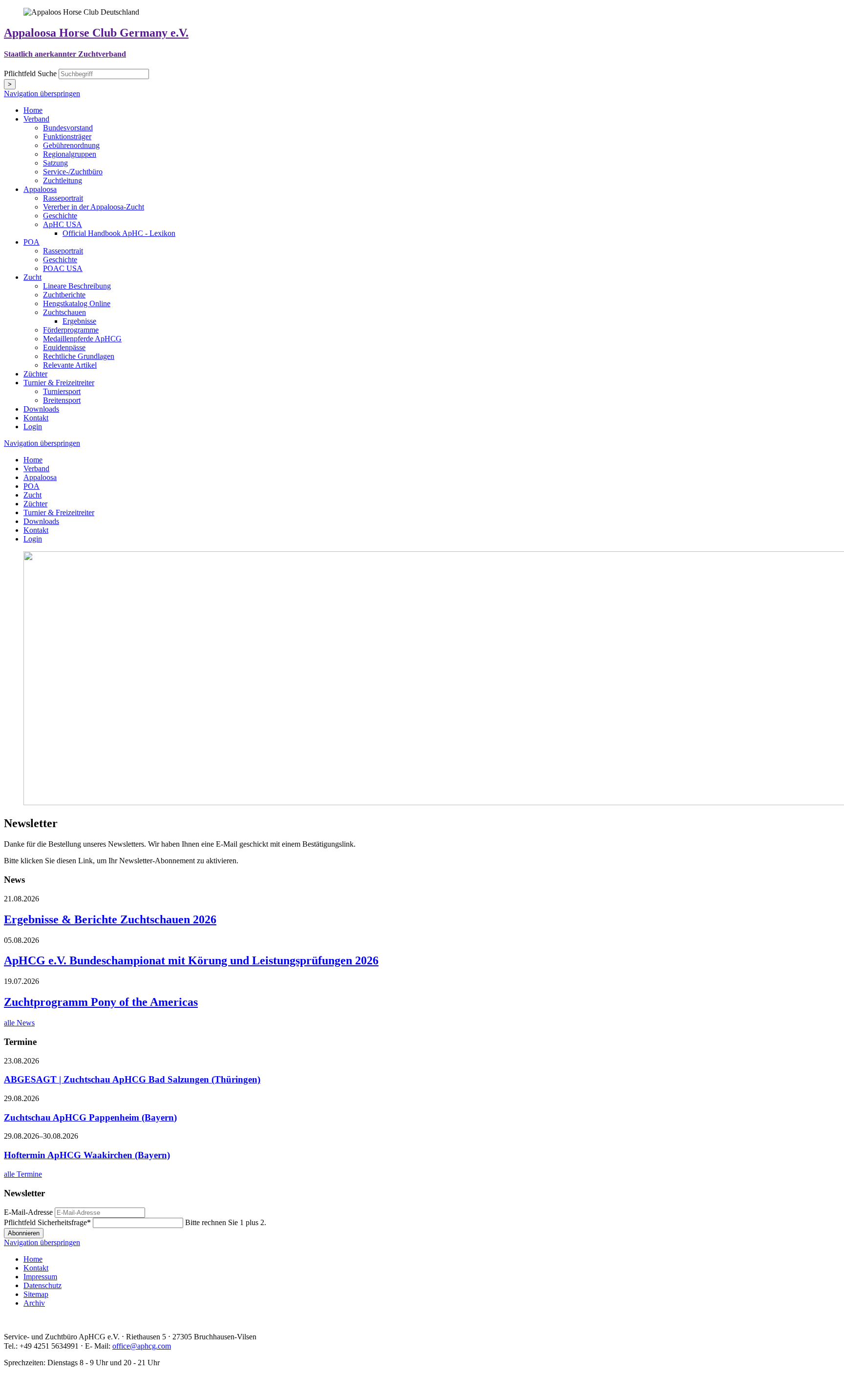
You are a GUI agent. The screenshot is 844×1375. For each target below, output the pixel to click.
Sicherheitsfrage (47, 1222)
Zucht (32, 277)
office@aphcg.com (141, 1346)
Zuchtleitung (62, 180)
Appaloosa (40, 189)
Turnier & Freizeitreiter (58, 382)
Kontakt (35, 418)
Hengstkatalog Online (76, 303)
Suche (31, 73)
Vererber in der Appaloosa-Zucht (93, 207)
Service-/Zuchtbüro (73, 171)
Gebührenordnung (71, 145)
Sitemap (35, 1294)
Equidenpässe (64, 347)
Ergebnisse (79, 321)
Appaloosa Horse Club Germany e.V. (96, 32)
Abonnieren (24, 1233)
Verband (36, 119)
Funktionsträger (67, 136)
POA (31, 242)
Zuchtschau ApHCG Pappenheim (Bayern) (90, 1117)
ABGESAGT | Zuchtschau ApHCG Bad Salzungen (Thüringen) (132, 1079)
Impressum (40, 1276)
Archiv (34, 1303)
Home (32, 110)
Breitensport (62, 400)
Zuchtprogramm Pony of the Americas (101, 1002)
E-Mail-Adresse (28, 1212)
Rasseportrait (63, 198)
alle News (19, 1023)
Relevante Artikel (70, 365)
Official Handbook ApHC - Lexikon (119, 233)
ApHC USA (62, 224)
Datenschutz (42, 1285)
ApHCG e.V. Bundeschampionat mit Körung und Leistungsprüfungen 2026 (191, 960)
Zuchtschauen (64, 312)
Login (32, 426)
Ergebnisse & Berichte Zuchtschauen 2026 (110, 919)
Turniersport (62, 391)
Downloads (41, 409)
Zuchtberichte (64, 295)
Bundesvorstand (68, 128)
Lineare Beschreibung (77, 286)
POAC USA (63, 268)
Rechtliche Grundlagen (78, 356)
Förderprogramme (71, 330)
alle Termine (23, 1174)
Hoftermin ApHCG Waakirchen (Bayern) (87, 1155)
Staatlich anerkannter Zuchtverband (65, 54)
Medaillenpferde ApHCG (82, 338)
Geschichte (60, 215)
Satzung (55, 163)
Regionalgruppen (69, 154)
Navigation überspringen (42, 93)
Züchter (35, 374)
